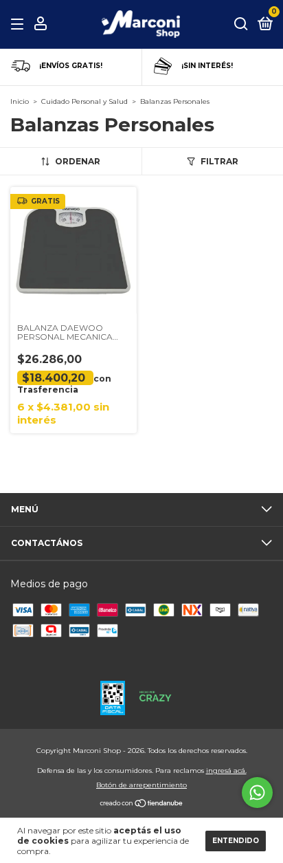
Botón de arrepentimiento (141, 784)
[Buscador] (241, 24)
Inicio (19, 101)
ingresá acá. (226, 770)
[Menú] (19, 24)
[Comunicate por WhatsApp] (257, 792)
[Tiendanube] (142, 804)
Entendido (235, 840)
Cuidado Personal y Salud (84, 101)
